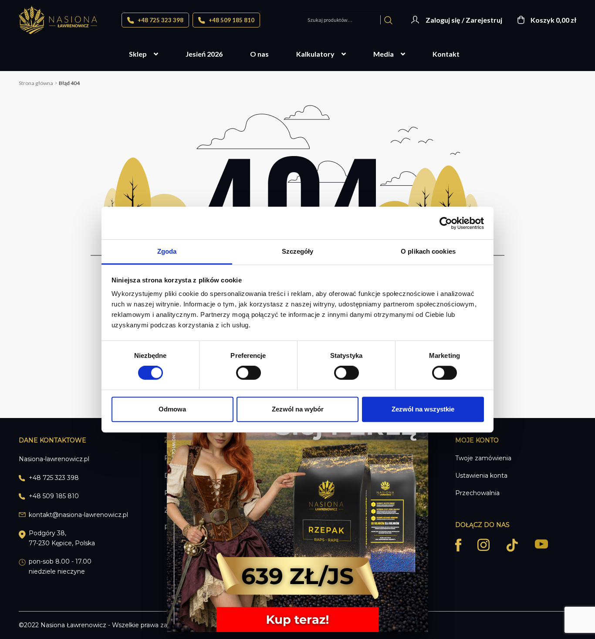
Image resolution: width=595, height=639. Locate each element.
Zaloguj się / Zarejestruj (464, 20)
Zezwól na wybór (298, 409)
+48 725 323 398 (159, 20)
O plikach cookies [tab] (428, 251)
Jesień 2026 (204, 54)
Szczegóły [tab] (298, 251)
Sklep (138, 54)
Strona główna (36, 83)
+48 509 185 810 (230, 20)
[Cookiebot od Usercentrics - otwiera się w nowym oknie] (446, 223)
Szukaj (388, 19)
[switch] (248, 373)
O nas (259, 54)
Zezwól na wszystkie (423, 409)
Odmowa (172, 409)
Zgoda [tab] (167, 251)
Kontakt (446, 54)
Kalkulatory (315, 54)
